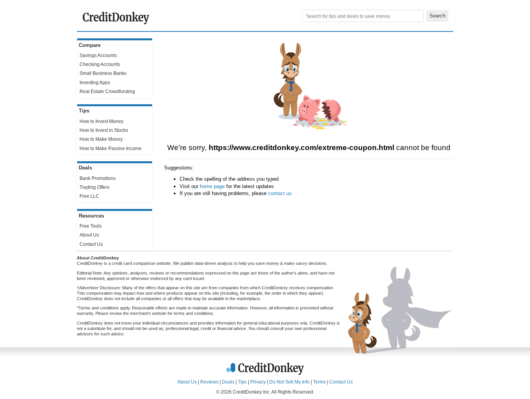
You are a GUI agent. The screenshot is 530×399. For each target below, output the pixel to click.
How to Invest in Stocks (104, 130)
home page (212, 186)
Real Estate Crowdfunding (107, 91)
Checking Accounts (100, 64)
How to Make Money (101, 139)
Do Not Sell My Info (289, 382)
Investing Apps (95, 82)
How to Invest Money (101, 121)
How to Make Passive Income (111, 148)
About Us (89, 235)
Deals (228, 382)
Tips (242, 382)
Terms (319, 382)
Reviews (209, 382)
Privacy (258, 382)
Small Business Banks (103, 73)
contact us (280, 193)
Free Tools (91, 226)
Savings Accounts (98, 55)
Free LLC (89, 196)
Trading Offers (94, 187)
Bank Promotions (98, 178)
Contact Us (91, 244)
